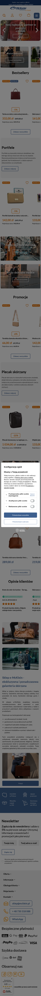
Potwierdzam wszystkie (20, 515)
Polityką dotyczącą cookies (24, 477)
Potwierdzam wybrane (20, 522)
